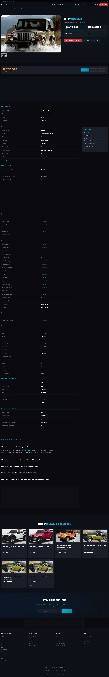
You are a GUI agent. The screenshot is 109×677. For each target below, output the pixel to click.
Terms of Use (54, 670)
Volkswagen (4, 649)
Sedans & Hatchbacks (34, 636)
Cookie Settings (61, 670)
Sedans (96, 4)
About (53, 4)
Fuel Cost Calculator (88, 146)
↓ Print (93, 70)
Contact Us (86, 639)
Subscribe (67, 611)
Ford (2, 647)
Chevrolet (3, 660)
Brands (77, 4)
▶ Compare (104, 4)
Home (70, 4)
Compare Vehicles (60, 636)
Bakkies (89, 4)
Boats (101, 1)
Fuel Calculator (59, 639)
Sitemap (85, 643)
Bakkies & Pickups (33, 641)
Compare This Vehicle (89, 138)
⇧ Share (101, 70)
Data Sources (87, 641)
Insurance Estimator (60, 645)
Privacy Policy (47, 670)
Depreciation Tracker (61, 643)
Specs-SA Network (10, 1)
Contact (60, 4)
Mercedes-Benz (4, 639)
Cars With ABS (87, 140)
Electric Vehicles (32, 645)
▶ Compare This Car (73, 40)
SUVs (82, 4)
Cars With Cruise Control (89, 143)
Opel (2, 651)
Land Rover (3, 658)
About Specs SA (87, 636)
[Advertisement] (54, 89)
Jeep (11, 8)
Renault (3, 656)
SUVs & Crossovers (33, 639)
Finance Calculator (88, 149)
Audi (2, 641)
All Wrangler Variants (91, 40)
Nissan (2, 654)
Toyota (2, 643)
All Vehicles (105, 1)
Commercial (31, 643)
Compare (85, 70)
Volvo (2, 645)
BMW (2, 636)
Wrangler (16, 8)
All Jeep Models (87, 132)
